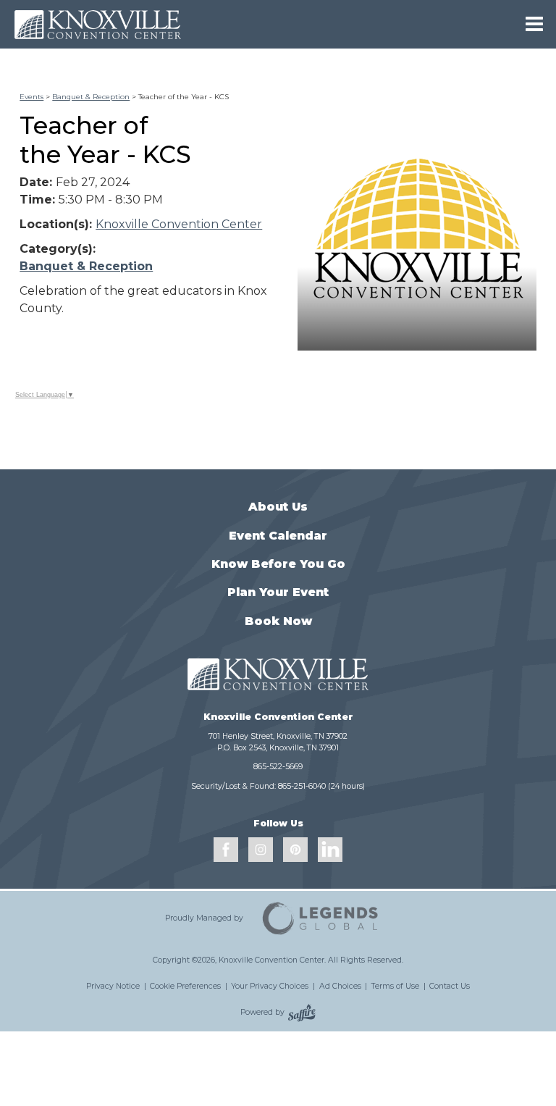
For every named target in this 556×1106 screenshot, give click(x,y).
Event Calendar (278, 535)
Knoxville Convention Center (179, 224)
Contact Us (449, 986)
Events (31, 96)
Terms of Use (395, 986)
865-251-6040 (302, 786)
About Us (278, 507)
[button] (417, 231)
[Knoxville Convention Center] (97, 24)
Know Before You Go (278, 564)
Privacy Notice (113, 986)
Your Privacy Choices (269, 986)
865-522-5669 (278, 766)
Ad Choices (340, 986)
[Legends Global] (321, 918)
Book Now (278, 621)
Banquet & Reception (91, 96)
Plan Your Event (278, 592)
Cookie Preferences (185, 986)
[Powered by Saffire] (302, 1012)
